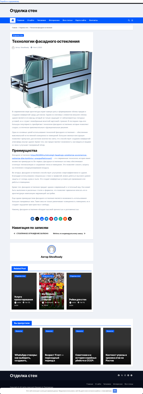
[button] (132, 20)
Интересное (54, 20)
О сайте (30, 20)
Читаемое (41, 20)
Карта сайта (81, 20)
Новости (19, 331)
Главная (20, 20)
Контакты (93, 20)
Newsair (38, 387)
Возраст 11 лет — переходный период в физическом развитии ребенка (55, 360)
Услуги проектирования (23, 298)
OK (115, 391)
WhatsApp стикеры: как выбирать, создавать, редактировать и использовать (26, 360)
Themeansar (48, 387)
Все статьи (67, 20)
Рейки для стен (77, 299)
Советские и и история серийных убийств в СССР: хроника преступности (85, 360)
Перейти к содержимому (9, 1)
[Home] (12, 20)
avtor (19, 302)
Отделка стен (23, 10)
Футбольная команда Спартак (49, 297)
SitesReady (25, 47)
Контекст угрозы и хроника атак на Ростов (116, 358)
